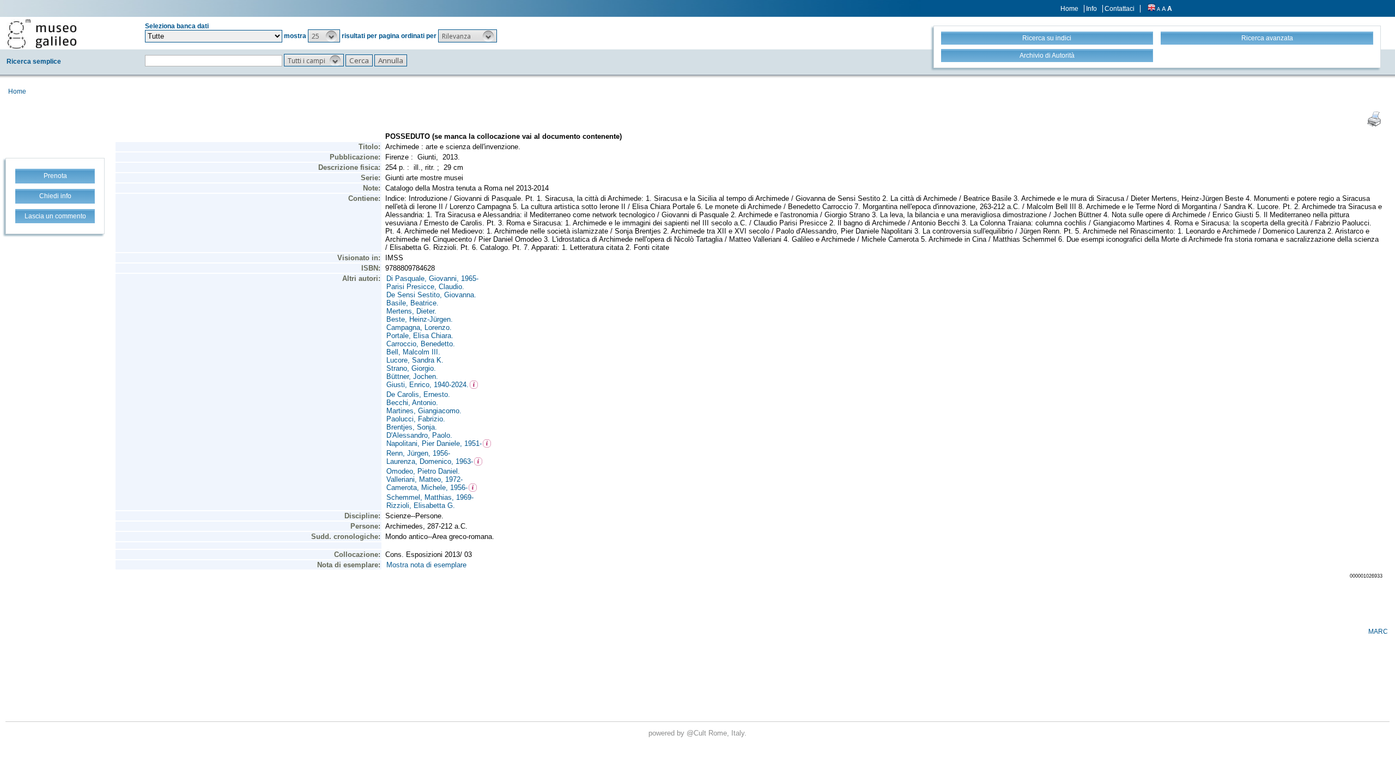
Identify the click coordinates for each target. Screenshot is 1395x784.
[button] (324, 35)
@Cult (697, 733)
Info (1091, 9)
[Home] (42, 34)
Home (1069, 9)
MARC (1378, 631)
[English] (1151, 9)
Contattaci (1120, 9)
